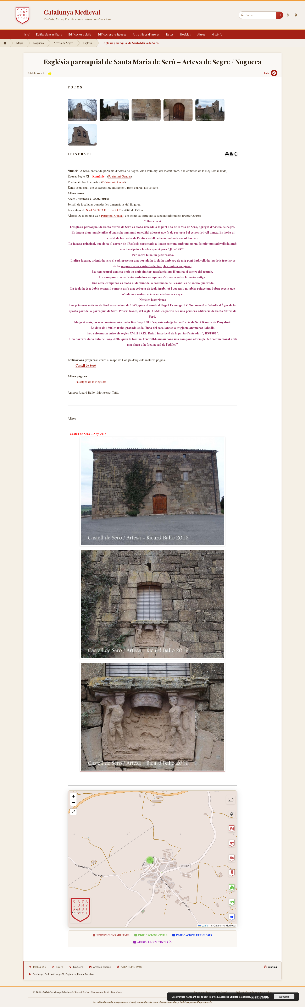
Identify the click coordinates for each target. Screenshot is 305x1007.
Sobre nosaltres (202, 992)
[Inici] (5, 43)
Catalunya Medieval (72, 12)
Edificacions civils (79, 34)
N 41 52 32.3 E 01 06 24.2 (103, 210)
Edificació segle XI (55, 974)
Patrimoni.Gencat (119, 176)
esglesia (88, 43)
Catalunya (38, 974)
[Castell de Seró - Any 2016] (152, 491)
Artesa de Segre (63, 43)
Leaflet (205, 925)
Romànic (90, 974)
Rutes (170, 34)
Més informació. (260, 996)
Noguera (38, 43)
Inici (27, 34)
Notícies (185, 34)
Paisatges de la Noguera (91, 381)
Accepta (284, 996)
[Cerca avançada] (287, 15)
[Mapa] (295, 15)
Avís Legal (221, 992)
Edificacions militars (49, 34)
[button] (150, 860)
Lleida (80, 974)
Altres (201, 34)
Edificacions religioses (112, 34)
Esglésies (71, 974)
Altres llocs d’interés (146, 34)
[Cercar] (279, 15)
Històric (217, 34)
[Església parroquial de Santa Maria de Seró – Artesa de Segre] (82, 110)
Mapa (19, 43)
